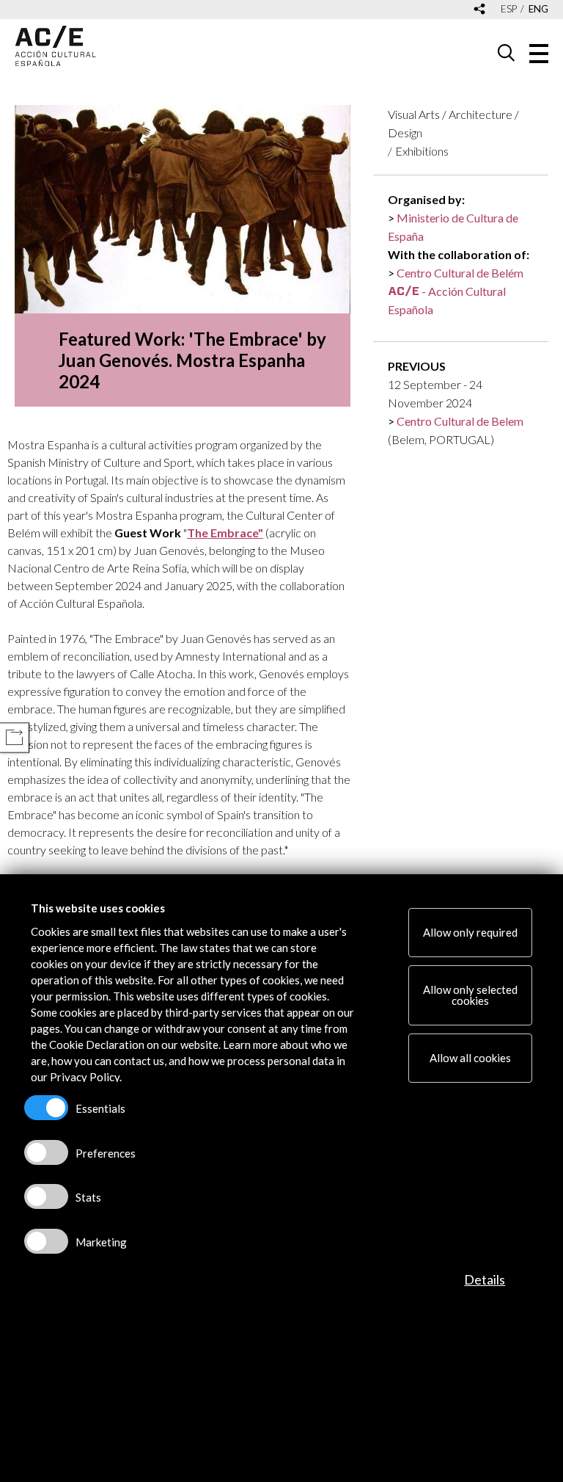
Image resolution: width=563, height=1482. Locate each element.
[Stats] (46, 1196)
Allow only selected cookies (470, 995)
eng (538, 9)
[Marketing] (46, 1241)
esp (509, 9)
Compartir (14, 737)
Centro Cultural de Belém (460, 273)
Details (484, 1279)
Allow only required (470, 932)
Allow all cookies (470, 1057)
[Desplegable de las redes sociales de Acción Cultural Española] (479, 10)
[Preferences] (46, 1152)
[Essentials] (46, 1107)
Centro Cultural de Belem (460, 421)
